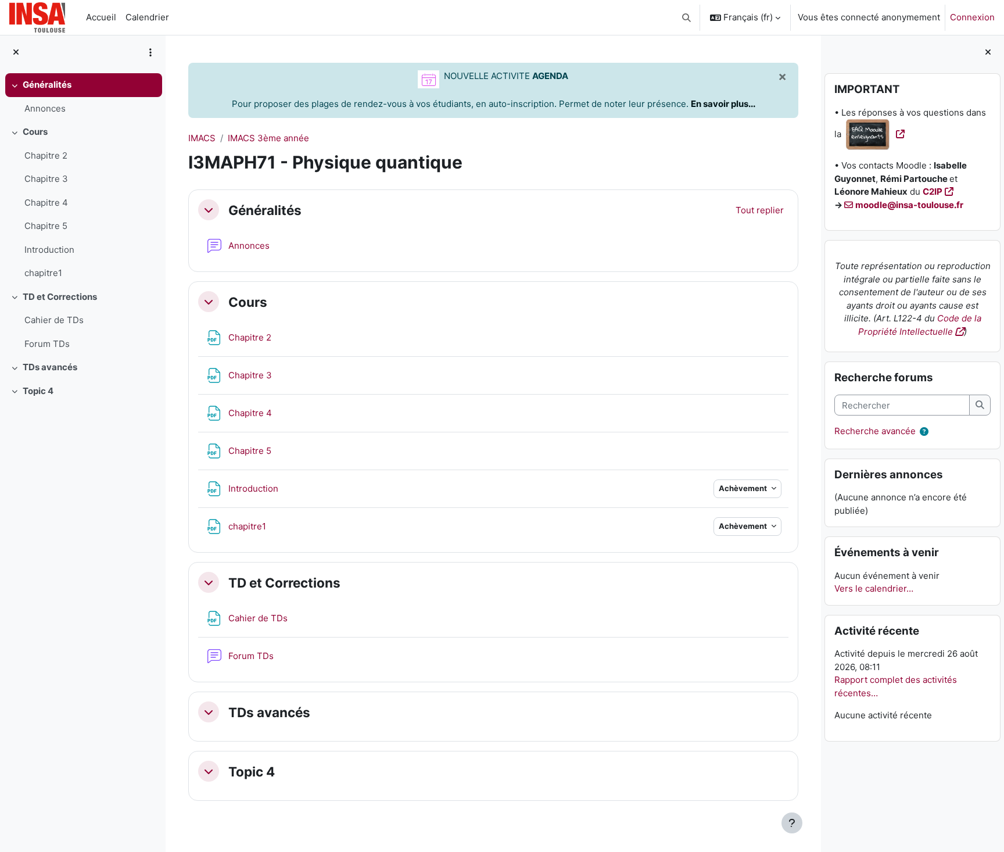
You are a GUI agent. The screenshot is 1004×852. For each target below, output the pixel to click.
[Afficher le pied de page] (791, 822)
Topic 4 (38, 390)
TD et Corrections (60, 296)
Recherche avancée (875, 431)
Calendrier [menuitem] (147, 17)
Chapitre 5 (45, 225)
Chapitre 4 (46, 202)
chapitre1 (43, 272)
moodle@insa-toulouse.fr (909, 204)
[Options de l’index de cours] (150, 52)
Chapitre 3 (46, 178)
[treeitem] (82, 96)
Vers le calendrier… (873, 588)
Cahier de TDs (54, 319)
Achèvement (744, 488)
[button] (687, 17)
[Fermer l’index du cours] (16, 52)
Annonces (45, 108)
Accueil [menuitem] (101, 17)
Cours (35, 131)
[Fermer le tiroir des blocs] (988, 52)
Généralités (47, 84)
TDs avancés (50, 367)
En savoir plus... (723, 103)
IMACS (202, 138)
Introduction (49, 249)
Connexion (972, 17)
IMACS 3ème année (268, 138)
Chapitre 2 (45, 155)
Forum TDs (47, 343)
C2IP (932, 191)
